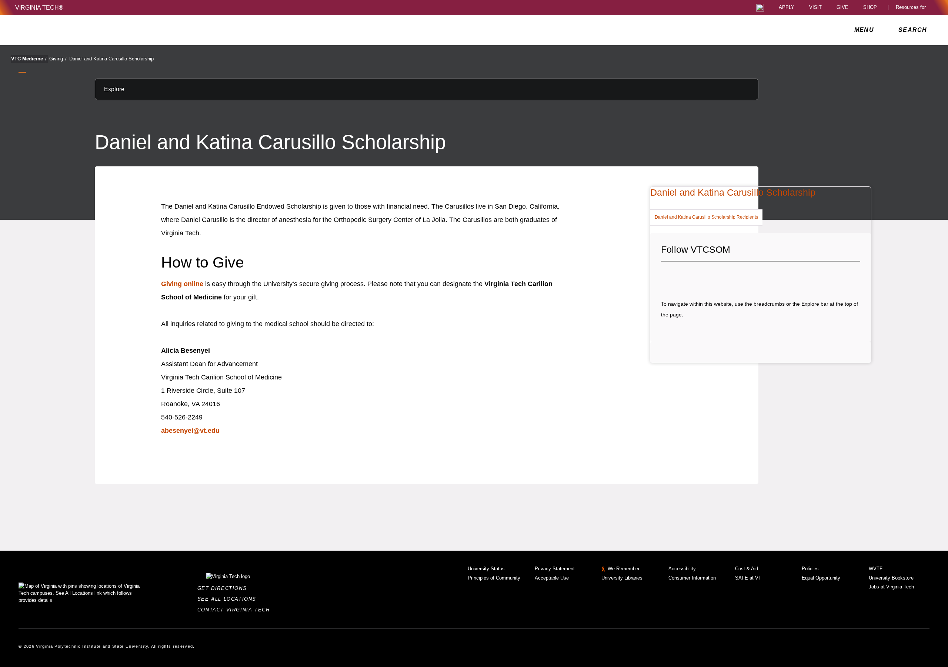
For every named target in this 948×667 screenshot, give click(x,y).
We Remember (624, 568)
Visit (815, 7)
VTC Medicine (29, 59)
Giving (58, 59)
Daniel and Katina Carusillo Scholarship (111, 59)
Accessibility (682, 568)
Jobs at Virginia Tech (891, 587)
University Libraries (621, 578)
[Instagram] (691, 276)
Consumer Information (692, 578)
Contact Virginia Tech (235, 610)
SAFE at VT (748, 578)
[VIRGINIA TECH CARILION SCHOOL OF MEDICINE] (64, 30)
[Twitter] (679, 276)
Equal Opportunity (821, 578)
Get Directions (224, 588)
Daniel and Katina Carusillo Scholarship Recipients (706, 217)
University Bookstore (891, 578)
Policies (810, 568)
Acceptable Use (552, 578)
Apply (786, 7)
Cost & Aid (746, 568)
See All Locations (228, 599)
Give (842, 7)
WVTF (875, 568)
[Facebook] (666, 276)
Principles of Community (494, 578)
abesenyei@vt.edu (190, 430)
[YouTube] (716, 276)
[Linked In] (704, 276)
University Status (486, 568)
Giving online (182, 284)
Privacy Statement (555, 568)
